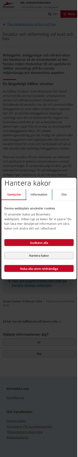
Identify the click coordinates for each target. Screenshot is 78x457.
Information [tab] (38, 194)
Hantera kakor (39, 256)
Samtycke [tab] (14, 194)
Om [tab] (64, 194)
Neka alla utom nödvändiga (39, 269)
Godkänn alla (39, 243)
